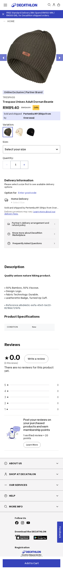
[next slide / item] (59, 57)
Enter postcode (27, 192)
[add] (24, 165)
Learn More (32, 444)
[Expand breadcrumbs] (4, 21)
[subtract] (7, 165)
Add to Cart (32, 563)
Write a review (36, 358)
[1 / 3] (31, 56)
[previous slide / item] (3, 57)
